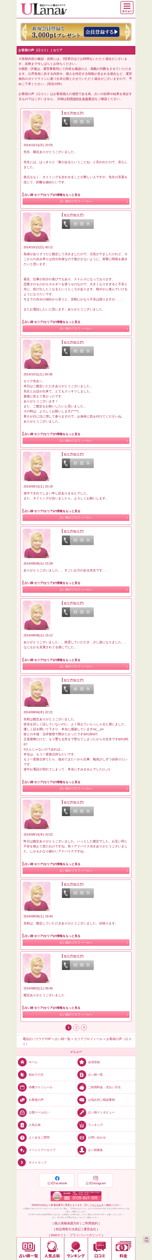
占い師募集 (95, 1150)
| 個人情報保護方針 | (67, 1223)
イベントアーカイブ (42, 1150)
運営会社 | (91, 1229)
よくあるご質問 (39, 1137)
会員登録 (94, 1061)
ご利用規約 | (91, 1223)
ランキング (95, 1124)
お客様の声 (36, 1099)
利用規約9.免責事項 (81, 99)
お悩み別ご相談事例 (101, 1099)
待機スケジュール (40, 1087)
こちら (97, 1205)
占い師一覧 (95, 1074)
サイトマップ (38, 1162)
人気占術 (35, 1124)
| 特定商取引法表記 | (68, 1229)
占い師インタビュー (101, 1112)
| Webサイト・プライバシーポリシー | (76, 1235)
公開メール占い (39, 1112)
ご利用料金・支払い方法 (104, 1087)
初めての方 (36, 1074)
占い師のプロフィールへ (76, 201)
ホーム (33, 1061)
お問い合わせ (97, 1137)
